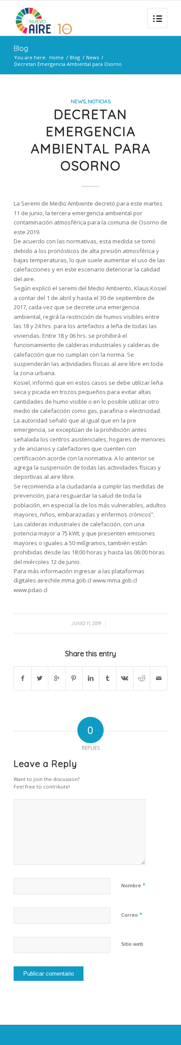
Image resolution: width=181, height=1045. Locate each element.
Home (56, 57)
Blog (21, 48)
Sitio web (132, 943)
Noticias (99, 101)
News (92, 57)
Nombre (133, 885)
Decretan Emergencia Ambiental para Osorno (91, 140)
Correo (131, 914)
